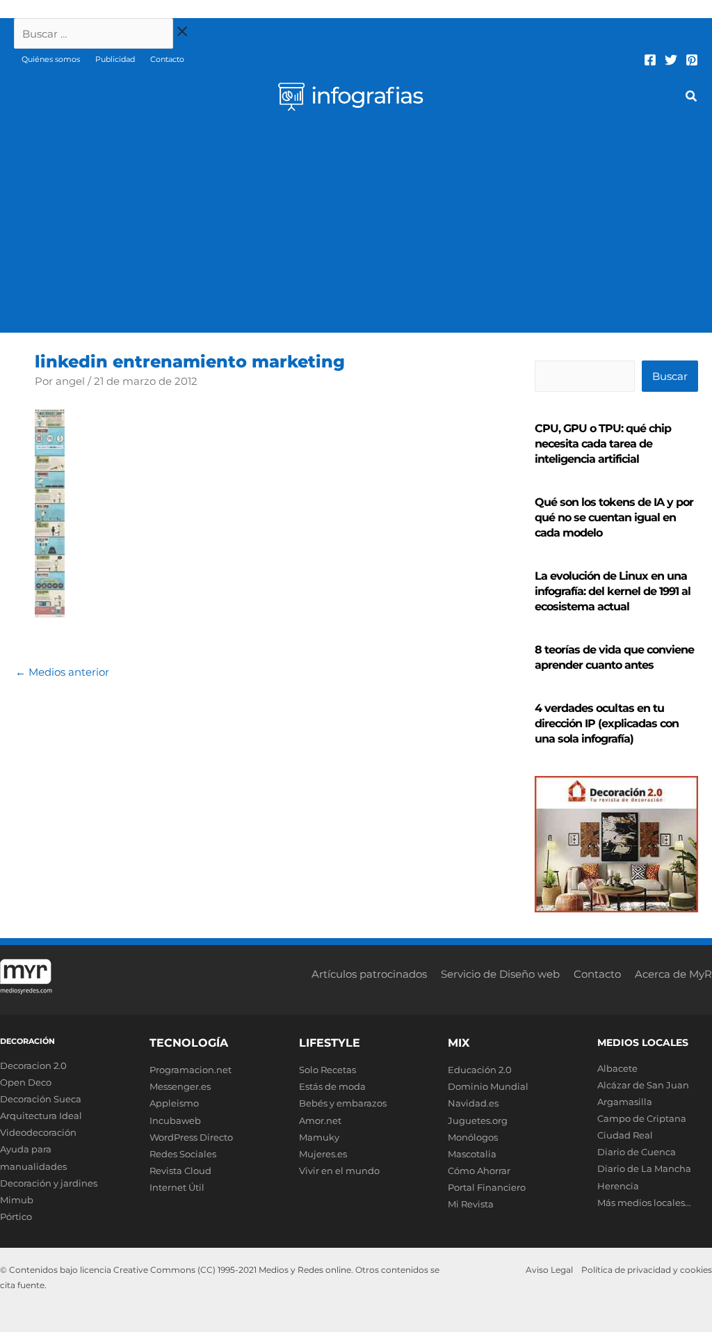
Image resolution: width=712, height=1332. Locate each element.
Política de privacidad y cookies (646, 1269)
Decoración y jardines (48, 1183)
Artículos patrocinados (369, 974)
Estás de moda (332, 1086)
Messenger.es (180, 1086)
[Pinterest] (692, 60)
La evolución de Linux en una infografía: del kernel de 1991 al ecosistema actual (612, 591)
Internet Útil (176, 1187)
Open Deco (25, 1082)
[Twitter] (671, 60)
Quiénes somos (51, 59)
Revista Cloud (180, 1170)
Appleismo (174, 1103)
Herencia (618, 1185)
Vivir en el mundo (339, 1170)
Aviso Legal (549, 1269)
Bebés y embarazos (343, 1103)
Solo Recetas (327, 1069)
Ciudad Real (625, 1135)
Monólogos (473, 1137)
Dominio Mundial (488, 1086)
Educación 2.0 (480, 1069)
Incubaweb (175, 1120)
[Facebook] (650, 60)
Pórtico (16, 1216)
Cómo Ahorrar (479, 1170)
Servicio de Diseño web (500, 974)
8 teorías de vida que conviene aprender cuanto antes (614, 657)
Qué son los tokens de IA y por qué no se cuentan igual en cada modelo (614, 517)
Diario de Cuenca (636, 1151)
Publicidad (115, 59)
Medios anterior (62, 672)
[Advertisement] (356, 228)
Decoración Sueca (40, 1098)
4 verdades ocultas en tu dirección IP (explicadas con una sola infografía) (607, 723)
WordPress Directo (191, 1137)
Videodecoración (38, 1132)
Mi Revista (471, 1204)
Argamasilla (624, 1101)
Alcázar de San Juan (643, 1085)
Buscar (670, 376)
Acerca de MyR (673, 974)
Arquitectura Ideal (41, 1115)
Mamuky (319, 1137)
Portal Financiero (487, 1187)
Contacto (167, 59)
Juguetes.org (478, 1120)
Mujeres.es (323, 1153)
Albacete (617, 1068)
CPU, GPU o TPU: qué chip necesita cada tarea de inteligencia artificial (603, 444)
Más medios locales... (644, 1202)
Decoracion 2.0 (33, 1065)
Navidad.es (473, 1103)
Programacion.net (190, 1069)
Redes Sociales (182, 1153)
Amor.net (320, 1120)
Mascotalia (472, 1153)
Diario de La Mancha (644, 1168)
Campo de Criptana (641, 1118)
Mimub (16, 1199)
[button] (692, 98)
